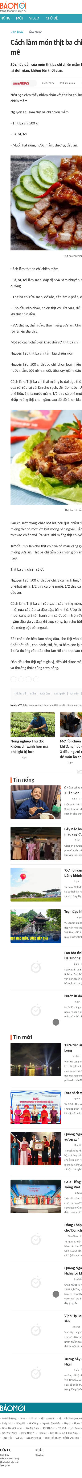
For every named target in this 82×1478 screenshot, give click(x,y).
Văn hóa (17, 32)
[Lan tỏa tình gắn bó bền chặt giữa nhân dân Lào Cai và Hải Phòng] (36, 967)
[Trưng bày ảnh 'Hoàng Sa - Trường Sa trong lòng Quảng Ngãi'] (36, 1373)
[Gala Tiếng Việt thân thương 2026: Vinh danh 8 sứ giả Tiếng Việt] (36, 1196)
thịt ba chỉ (20, 693)
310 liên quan (67, 83)
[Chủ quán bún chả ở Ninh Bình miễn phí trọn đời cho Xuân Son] (36, 802)
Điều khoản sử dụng (9, 1458)
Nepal (67, 1423)
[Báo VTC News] (21, 83)
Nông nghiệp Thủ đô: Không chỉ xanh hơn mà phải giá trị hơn (29, 747)
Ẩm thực (35, 32)
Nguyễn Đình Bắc (51, 1423)
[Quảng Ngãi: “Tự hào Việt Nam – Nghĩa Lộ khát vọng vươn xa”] (36, 1148)
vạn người (59, 693)
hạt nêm (74, 693)
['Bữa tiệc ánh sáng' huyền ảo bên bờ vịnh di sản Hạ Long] (36, 1059)
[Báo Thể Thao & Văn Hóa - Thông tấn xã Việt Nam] (67, 1056)
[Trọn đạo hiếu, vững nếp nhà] (36, 926)
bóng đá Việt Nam (12, 1428)
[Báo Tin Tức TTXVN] (67, 1327)
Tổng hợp (40, 1455)
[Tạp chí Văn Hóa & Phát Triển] (67, 1145)
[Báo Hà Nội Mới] (68, 1193)
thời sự (42, 1433)
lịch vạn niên (48, 1418)
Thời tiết (7, 1438)
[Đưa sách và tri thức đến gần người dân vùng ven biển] (36, 1107)
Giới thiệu (4, 1455)
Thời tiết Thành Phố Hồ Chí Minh (62, 1438)
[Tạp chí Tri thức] (67, 799)
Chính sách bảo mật (9, 1462)
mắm (33, 693)
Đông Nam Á (27, 1433)
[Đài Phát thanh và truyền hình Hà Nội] (15, 757)
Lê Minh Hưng (9, 1418)
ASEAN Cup (48, 1428)
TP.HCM (62, 1428)
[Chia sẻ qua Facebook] (13, 679)
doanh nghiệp (33, 1438)
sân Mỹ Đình (32, 1428)
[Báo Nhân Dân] (68, 1279)
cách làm (45, 693)
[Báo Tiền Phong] (68, 840)
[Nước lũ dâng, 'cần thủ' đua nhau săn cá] (36, 1010)
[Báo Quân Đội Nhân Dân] (69, 917)
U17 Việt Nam (9, 1433)
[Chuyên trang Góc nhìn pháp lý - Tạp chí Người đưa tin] (62, 763)
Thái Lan (33, 1418)
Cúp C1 (19, 1438)
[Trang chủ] (13, 7)
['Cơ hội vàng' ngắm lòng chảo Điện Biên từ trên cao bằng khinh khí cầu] (36, 885)
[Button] (32, 83)
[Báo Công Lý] (67, 1099)
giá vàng (33, 1423)
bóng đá (20, 1423)
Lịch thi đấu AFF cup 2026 (64, 1433)
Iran (23, 1418)
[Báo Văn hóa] (68, 882)
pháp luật (7, 1423)
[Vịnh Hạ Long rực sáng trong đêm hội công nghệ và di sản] (36, 1330)
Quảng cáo (5, 1465)
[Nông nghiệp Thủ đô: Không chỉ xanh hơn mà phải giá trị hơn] (33, 724)
